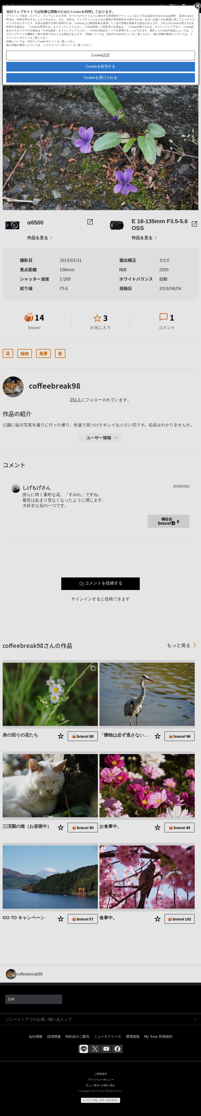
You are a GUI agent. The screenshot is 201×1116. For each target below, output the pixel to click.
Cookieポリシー (47, 41)
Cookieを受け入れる (100, 77)
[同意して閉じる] (197, 5)
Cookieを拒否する (100, 66)
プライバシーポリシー (59, 45)
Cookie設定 (100, 55)
